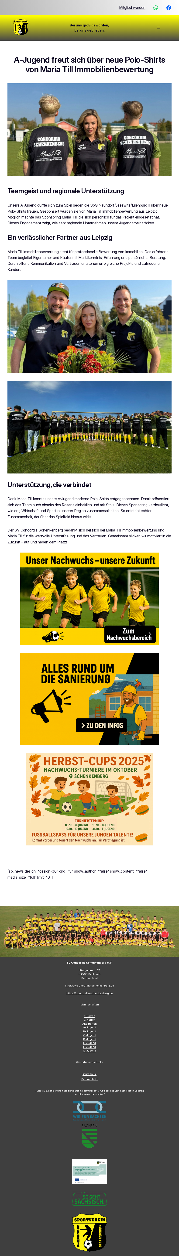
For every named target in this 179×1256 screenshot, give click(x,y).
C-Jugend (89, 1035)
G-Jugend (89, 1050)
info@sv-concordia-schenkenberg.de (89, 985)
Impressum (89, 1074)
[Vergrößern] (165, 286)
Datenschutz (89, 1079)
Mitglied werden (132, 7)
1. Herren (89, 1016)
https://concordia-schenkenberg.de (89, 993)
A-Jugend (89, 1027)
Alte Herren (89, 1023)
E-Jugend (89, 1043)
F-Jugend (89, 1046)
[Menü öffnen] (158, 28)
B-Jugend (89, 1031)
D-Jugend (89, 1039)
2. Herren (89, 1019)
